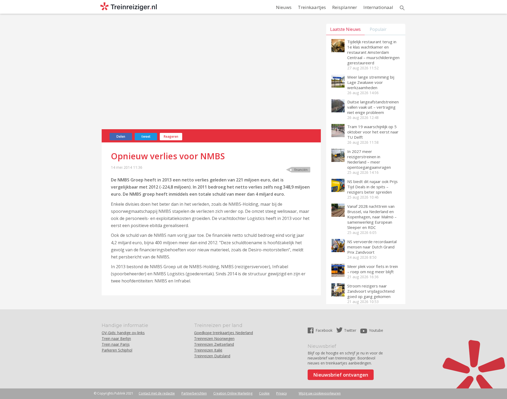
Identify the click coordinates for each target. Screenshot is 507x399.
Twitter (350, 330)
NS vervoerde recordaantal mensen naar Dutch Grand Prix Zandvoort (372, 247)
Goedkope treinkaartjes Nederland (223, 332)
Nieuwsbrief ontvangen (340, 375)
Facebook (325, 330)
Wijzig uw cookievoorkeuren (320, 393)
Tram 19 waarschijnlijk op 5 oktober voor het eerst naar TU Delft (372, 132)
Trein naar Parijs (116, 344)
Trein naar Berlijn (116, 338)
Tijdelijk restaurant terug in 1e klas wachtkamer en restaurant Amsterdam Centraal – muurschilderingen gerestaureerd (373, 52)
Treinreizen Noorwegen (214, 338)
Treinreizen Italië (208, 350)
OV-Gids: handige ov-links (123, 332)
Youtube (376, 330)
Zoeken (402, 8)
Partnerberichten (194, 393)
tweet (146, 136)
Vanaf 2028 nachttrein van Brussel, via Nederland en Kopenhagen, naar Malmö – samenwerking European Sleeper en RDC (372, 217)
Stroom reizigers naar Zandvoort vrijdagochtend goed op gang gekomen (371, 291)
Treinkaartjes (312, 7)
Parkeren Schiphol (117, 350)
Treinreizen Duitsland (212, 355)
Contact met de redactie (157, 393)
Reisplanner (344, 7)
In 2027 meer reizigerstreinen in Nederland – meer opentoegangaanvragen (369, 159)
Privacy (281, 393)
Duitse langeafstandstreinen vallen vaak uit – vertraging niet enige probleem (373, 107)
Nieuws (284, 7)
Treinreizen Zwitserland (214, 344)
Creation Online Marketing (232, 393)
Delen (120, 136)
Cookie (264, 393)
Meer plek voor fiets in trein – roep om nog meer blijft (372, 269)
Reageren (171, 136)
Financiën (301, 169)
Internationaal (378, 7)
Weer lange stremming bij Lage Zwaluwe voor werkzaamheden (370, 82)
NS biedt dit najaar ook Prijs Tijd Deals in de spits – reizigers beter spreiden (372, 187)
